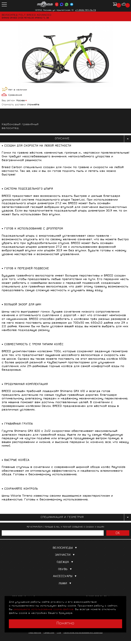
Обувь (63, 569)
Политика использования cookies (83, 632)
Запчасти (62, 555)
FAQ (59, 632)
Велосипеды (63, 548)
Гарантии (48, 632)
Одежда (63, 562)
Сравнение (15, 95)
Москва (20, 100)
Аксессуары (62, 576)
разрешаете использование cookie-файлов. (43, 609)
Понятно (65, 623)
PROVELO (45, 4)
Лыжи (63, 583)
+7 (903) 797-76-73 (85, 10)
